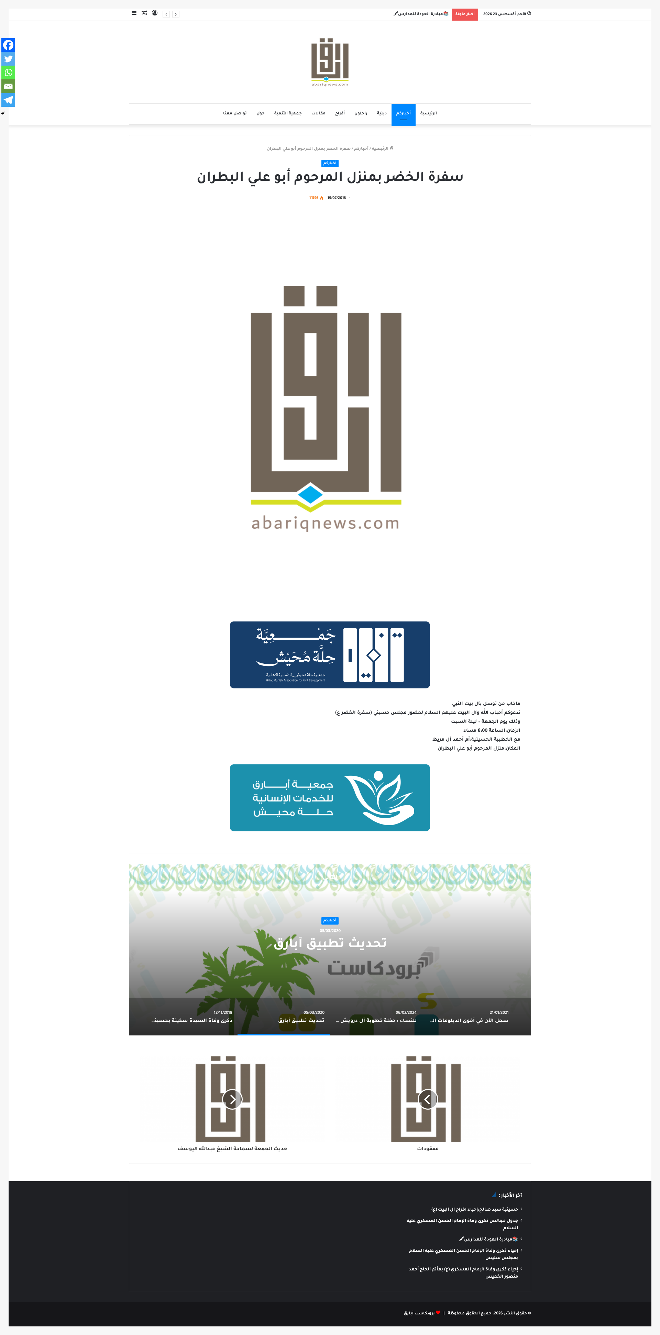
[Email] (8, 86)
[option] (330, 949)
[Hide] (3, 113)
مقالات (318, 114)
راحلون (360, 114)
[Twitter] (8, 59)
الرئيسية (428, 114)
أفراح (340, 114)
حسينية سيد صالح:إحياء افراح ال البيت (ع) (474, 1210)
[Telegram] (8, 100)
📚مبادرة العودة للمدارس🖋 (421, 14)
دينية (382, 114)
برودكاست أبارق (419, 1314)
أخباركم (403, 114)
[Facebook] (8, 45)
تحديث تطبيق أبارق (330, 945)
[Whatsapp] (8, 72)
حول (260, 114)
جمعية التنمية (288, 114)
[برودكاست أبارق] (330, 62)
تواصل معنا (235, 114)
